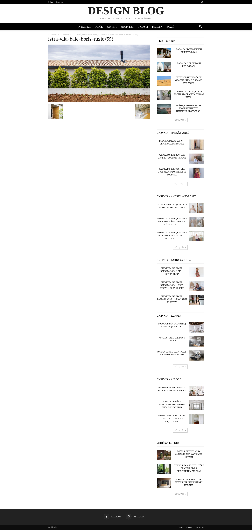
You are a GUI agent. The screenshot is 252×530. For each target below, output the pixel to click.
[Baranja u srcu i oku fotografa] (164, 67)
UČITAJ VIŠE (179, 120)
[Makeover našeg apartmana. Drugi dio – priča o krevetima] (196, 405)
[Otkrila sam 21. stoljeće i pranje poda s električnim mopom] (164, 469)
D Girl (50, 2)
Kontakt (59, 2)
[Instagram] (202, 2)
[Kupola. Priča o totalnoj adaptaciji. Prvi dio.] (196, 327)
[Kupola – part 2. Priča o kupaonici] (196, 341)
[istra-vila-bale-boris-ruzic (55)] (99, 101)
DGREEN (157, 26)
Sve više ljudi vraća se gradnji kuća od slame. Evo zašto (188, 80)
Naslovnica (53, 34)
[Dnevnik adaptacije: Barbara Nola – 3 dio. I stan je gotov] (196, 300)
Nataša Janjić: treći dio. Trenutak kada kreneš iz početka (172, 172)
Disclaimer (199, 527)
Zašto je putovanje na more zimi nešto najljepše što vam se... (189, 108)
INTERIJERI (84, 26)
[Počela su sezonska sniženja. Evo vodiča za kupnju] (164, 455)
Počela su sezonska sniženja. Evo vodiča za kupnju (188, 454)
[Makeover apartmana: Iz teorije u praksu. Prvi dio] (196, 391)
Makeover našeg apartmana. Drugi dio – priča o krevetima (172, 404)
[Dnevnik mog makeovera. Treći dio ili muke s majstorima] (196, 419)
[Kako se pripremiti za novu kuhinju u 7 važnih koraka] (164, 483)
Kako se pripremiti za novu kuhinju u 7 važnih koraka (189, 482)
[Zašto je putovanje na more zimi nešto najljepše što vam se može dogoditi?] (164, 109)
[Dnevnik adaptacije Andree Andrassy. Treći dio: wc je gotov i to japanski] (196, 236)
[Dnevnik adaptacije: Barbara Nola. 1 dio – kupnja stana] (196, 272)
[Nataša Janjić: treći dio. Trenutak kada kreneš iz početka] (196, 173)
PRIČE (99, 26)
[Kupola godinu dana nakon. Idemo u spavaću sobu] (196, 355)
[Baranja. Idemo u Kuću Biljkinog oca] (164, 53)
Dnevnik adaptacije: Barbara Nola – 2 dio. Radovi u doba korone (172, 285)
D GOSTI (143, 26)
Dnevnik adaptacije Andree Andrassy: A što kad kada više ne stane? (172, 221)
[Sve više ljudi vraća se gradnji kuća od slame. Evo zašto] (164, 81)
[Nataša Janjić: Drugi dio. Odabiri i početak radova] (196, 159)
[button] (200, 26)
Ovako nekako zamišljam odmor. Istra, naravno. (84, 34)
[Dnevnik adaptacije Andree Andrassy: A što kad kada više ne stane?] (196, 222)
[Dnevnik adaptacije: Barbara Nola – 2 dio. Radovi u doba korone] (196, 286)
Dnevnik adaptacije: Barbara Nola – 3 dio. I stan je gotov (172, 299)
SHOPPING (127, 26)
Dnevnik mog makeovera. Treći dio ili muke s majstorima (172, 418)
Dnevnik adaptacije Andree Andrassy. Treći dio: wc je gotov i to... (172, 235)
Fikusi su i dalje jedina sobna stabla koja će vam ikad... (189, 94)
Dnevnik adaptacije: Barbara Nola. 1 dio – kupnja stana (171, 271)
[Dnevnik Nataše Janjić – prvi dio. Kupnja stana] (196, 145)
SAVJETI (112, 26)
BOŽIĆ (170, 26)
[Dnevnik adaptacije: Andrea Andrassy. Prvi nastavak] (196, 208)
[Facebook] (197, 2)
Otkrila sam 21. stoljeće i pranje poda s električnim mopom (189, 468)
